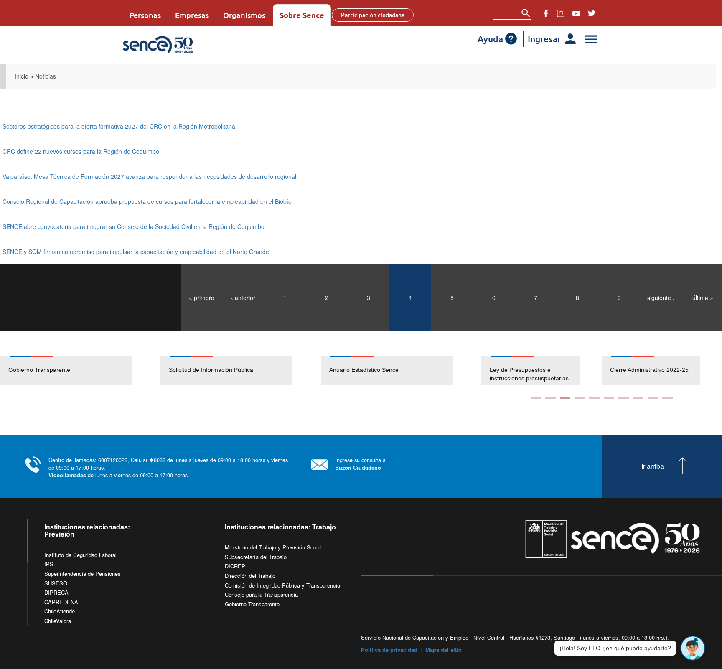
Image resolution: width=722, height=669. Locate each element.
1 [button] (536, 398)
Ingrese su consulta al (361, 463)
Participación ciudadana (372, 15)
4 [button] (580, 398)
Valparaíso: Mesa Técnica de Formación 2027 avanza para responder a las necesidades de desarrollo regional (149, 176)
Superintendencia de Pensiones (82, 573)
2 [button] (550, 398)
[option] (80, 370)
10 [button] (667, 398)
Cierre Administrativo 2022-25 (649, 369)
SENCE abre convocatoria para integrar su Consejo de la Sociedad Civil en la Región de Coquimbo (133, 226)
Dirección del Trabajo (250, 576)
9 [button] (653, 398)
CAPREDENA (61, 602)
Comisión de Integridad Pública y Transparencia (282, 585)
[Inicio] (182, 45)
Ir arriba (652, 466)
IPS (48, 564)
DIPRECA (56, 592)
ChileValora (57, 621)
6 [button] (609, 398)
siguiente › (661, 297)
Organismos (244, 15)
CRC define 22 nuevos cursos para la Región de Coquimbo (81, 151)
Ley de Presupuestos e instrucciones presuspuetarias (529, 374)
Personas (145, 15)
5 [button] (594, 398)
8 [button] (638, 398)
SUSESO (55, 583)
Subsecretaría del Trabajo (256, 557)
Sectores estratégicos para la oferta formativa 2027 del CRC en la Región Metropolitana (119, 126)
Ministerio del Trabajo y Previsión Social (273, 547)
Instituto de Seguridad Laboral (80, 555)
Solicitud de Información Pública (211, 369)
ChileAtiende (59, 611)
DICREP (235, 566)
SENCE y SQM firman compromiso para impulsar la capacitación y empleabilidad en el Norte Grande (136, 251)
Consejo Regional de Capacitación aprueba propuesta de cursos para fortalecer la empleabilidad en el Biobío (147, 201)
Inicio (21, 76)
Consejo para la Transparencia (261, 594)
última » (702, 297)
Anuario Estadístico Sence (364, 369)
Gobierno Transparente (39, 369)
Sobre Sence (302, 15)
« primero (201, 297)
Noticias (45, 76)
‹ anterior (243, 297)
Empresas (192, 15)
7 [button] (623, 398)
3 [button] (565, 398)
